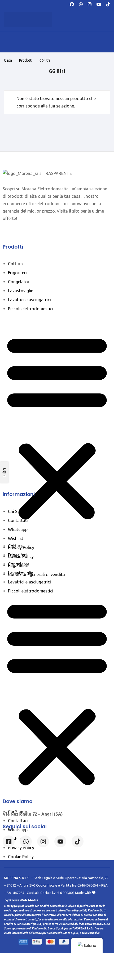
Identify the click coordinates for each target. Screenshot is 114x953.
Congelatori (19, 281)
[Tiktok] (78, 841)
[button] (57, 427)
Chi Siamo (17, 511)
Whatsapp (18, 529)
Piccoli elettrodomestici (30, 308)
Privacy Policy (21, 547)
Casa (8, 60)
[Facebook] (72, 3)
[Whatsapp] (81, 3)
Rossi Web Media (23, 900)
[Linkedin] (60, 841)
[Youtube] (98, 3)
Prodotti (25, 60)
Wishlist (15, 538)
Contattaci (18, 520)
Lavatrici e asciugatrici (29, 299)
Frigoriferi (17, 272)
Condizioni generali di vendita (36, 574)
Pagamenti (18, 565)
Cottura (15, 263)
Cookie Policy (21, 556)
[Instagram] (90, 3)
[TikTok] (108, 3)
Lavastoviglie (20, 290)
